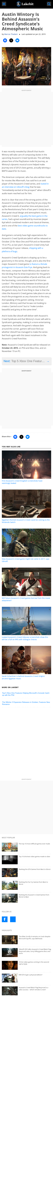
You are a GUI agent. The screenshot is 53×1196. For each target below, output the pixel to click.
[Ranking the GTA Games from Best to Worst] (26, 872)
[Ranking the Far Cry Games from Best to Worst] (26, 885)
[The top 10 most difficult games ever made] (26, 847)
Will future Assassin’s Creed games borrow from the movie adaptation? (26, 599)
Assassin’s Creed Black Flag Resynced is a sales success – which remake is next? (33, 988)
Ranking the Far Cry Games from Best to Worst (33, 883)
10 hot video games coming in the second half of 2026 (34, 963)
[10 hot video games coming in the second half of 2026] (26, 965)
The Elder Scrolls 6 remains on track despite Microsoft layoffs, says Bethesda (34, 937)
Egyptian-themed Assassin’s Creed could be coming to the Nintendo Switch (26, 521)
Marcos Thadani (11, 34)
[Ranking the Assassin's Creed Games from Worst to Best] (26, 898)
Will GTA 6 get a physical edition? (30, 975)
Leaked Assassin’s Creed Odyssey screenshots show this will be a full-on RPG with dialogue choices (25, 638)
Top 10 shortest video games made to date (34, 856)
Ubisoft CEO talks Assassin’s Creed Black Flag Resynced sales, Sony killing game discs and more (35, 951)
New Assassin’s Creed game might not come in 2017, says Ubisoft (25, 560)
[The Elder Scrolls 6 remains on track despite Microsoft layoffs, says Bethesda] (26, 939)
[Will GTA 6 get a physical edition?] (26, 978)
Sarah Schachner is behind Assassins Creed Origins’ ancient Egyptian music (23, 677)
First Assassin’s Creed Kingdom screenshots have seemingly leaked (22, 482)
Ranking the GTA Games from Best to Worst (35, 869)
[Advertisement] (26, 118)
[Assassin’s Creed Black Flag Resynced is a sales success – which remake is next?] (26, 990)
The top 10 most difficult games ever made (34, 844)
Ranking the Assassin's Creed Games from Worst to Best (34, 896)
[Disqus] (26, 744)
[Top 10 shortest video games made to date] (26, 859)
